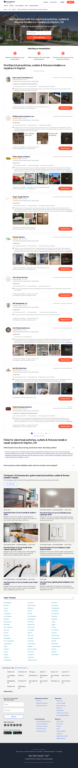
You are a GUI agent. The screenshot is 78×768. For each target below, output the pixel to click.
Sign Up (70, 2)
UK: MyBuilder (59, 751)
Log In (62, 2)
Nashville (54, 619)
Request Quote (65, 108)
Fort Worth (55, 630)
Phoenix (6, 605)
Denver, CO (54, 672)
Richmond (55, 643)
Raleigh (30, 646)
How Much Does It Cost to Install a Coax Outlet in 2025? (21, 583)
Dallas (53, 624)
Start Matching (39, 38)
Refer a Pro (59, 708)
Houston (54, 633)
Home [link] (5, 9)
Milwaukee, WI (33, 675)
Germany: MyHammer (30, 751)
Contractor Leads (41, 728)
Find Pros (38, 700)
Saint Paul (31, 622)
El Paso (54, 627)
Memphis (54, 616)
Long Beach (7, 613)
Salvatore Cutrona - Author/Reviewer (51, 510)
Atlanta (6, 654)
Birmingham (7, 603)
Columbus (31, 657)
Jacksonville (7, 643)
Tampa (6, 652)
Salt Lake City (56, 638)
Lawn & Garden (19, 5)
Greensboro (31, 643)
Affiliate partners (61, 738)
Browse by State (21, 668)
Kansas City (31, 624)
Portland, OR (22, 681)
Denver (6, 633)
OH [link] (9, 9)
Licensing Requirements (63, 715)
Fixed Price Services (41, 705)
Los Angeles (7, 616)
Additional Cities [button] (8, 691)
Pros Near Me (60, 710)
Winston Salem (32, 649)
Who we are (60, 724)
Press (58, 728)
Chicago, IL (32, 672)
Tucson (6, 608)
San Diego (7, 624)
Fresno (6, 611)
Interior (6, 5)
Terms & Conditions (48, 759)
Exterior (11, 5)
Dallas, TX (43, 672)
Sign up (14, 716)
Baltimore (31, 608)
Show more (69, 171)
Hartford (6, 635)
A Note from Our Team (62, 713)
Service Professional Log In (43, 721)
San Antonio (55, 635)
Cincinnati (31, 652)
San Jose (6, 630)
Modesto (6, 619)
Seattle (54, 649)
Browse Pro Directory (42, 703)
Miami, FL (21, 675)
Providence (55, 613)
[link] (39, 79)
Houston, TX (65, 672)
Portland (54, 603)
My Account (60, 700)
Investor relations (61, 731)
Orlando (6, 649)
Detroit (30, 613)
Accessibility (47, 756)
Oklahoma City (32, 660)
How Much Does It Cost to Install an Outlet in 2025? (20, 513)
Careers (59, 726)
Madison (54, 652)
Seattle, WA (11, 686)
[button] (18, 98)
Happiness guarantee (62, 736)
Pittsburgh (55, 611)
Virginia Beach (56, 646)
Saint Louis (31, 627)
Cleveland (31, 654)
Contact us (59, 733)
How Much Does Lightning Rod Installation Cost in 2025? (57, 583)
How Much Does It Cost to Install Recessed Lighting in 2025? (55, 514)
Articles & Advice (33, 5)
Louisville (30, 603)
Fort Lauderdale (9, 641)
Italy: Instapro (39, 751)
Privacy (30, 756)
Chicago (6, 657)
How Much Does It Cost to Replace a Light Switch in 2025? (55, 548)
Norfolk (54, 641)
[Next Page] (49, 433)
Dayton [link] (14, 9)
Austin (53, 622)
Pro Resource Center (41, 726)
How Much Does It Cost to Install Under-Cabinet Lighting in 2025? (18, 548)
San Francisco (8, 627)
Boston (30, 611)
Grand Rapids (32, 616)
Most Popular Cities (8, 668)
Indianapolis (7, 660)
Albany (30, 633)
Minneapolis (31, 619)
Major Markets (10, 598)
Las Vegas (31, 630)
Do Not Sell (40, 756)
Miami (5, 646)
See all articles (10, 484)
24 (46, 433)
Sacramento (7, 622)
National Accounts (41, 731)
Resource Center (61, 705)
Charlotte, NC (22, 672)
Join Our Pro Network (42, 724)
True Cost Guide (61, 703)
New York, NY (66, 675)
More (26, 5)
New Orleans (32, 605)
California (35, 756)
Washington (7, 638)
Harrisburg (55, 605)
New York (31, 635)
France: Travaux (19, 751)
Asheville (30, 638)
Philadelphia (55, 608)
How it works (60, 721)
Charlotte (31, 641)
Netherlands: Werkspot (49, 751)
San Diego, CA (55, 681)
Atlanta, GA (10, 672)
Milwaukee (55, 654)
